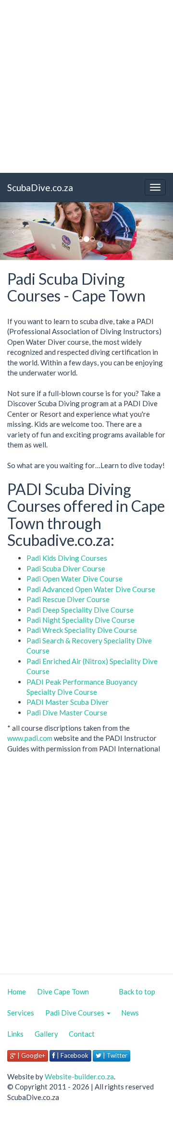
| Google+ (30, 1055)
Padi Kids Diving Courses (66, 558)
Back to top (137, 991)
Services (20, 1012)
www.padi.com (29, 738)
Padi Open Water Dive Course (74, 578)
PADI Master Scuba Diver (67, 702)
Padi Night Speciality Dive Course (80, 620)
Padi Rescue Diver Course (68, 599)
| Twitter (114, 1055)
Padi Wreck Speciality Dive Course (81, 630)
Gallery (46, 1033)
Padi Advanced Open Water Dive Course (90, 589)
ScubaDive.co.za (40, 187)
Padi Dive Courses (75, 1012)
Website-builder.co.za (79, 1076)
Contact (82, 1033)
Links (15, 1033)
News (130, 1012)
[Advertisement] (86, 86)
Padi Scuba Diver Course (65, 568)
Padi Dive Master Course (66, 712)
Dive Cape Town (63, 991)
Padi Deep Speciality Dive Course (80, 609)
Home (16, 991)
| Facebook (71, 1055)
